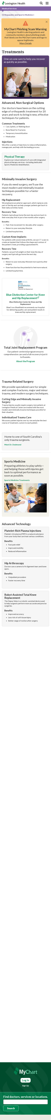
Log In (25, 1080)
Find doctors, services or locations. (25, 1096)
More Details (25, 43)
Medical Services (9, 8)
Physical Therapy (14, 156)
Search (11, 1108)
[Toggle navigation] (47, 3)
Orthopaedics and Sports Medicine (17, 15)
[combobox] (25, 1101)
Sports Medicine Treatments (17, 480)
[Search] (41, 3)
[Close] (46, 21)
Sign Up (25, 1085)
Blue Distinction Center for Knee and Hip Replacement (25, 296)
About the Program (25, 361)
